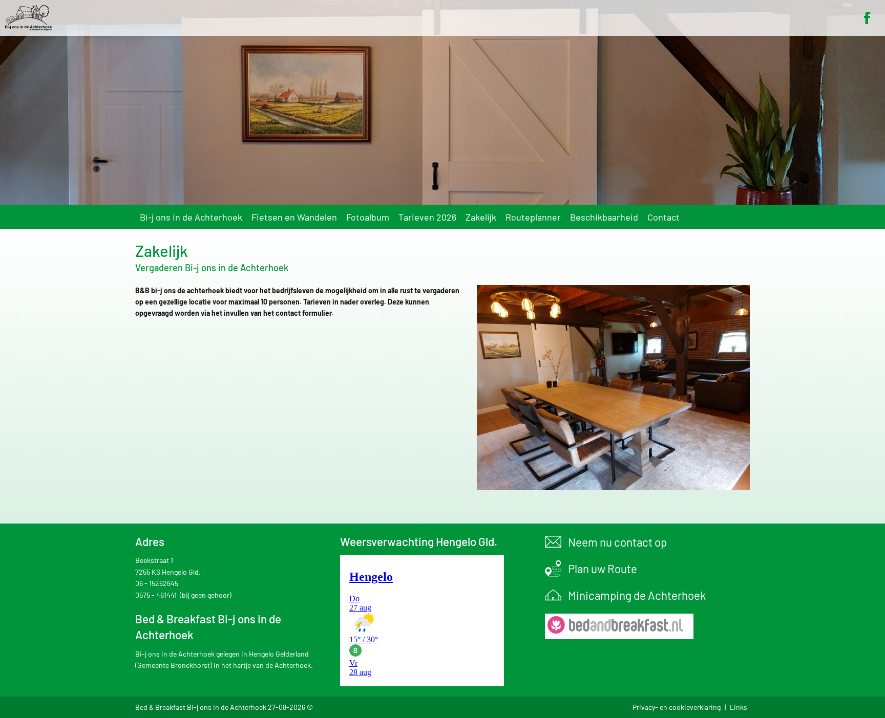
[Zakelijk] (613, 389)
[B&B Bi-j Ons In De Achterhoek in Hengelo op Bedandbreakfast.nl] (616, 626)
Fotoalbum (367, 217)
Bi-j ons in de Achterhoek (191, 217)
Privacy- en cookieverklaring (677, 707)
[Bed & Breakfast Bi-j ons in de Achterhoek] (442, 18)
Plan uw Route (602, 568)
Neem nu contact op (617, 542)
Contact (663, 217)
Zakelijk (481, 217)
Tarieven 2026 (427, 217)
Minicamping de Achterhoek (637, 595)
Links (738, 707)
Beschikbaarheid (604, 217)
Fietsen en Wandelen (294, 217)
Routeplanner (533, 217)
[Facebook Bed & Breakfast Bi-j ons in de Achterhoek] (867, 18)
